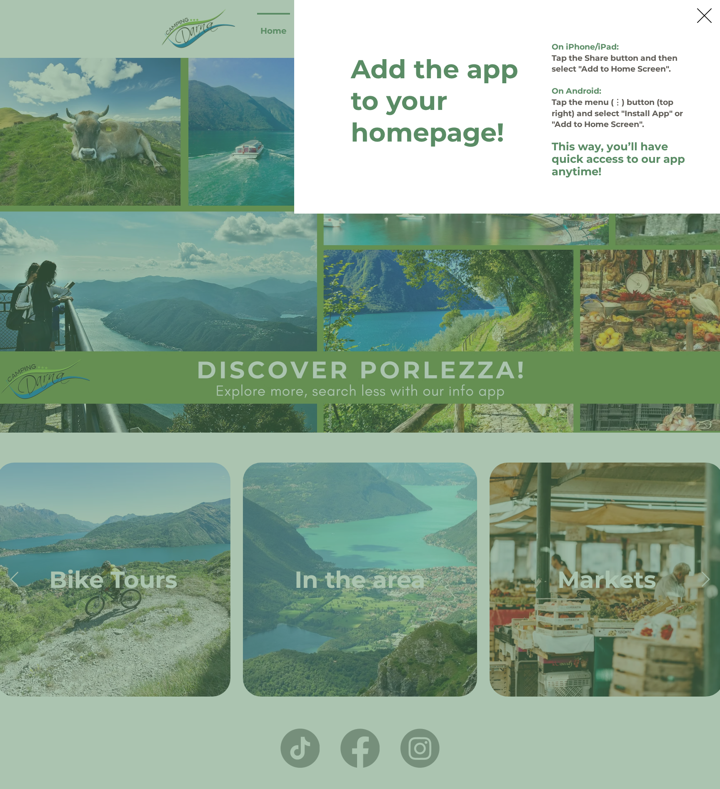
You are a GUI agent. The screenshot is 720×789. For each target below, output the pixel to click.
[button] (704, 15)
